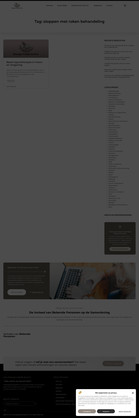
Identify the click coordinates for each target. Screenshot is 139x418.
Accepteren (87, 411)
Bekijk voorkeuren (125, 411)
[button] (133, 393)
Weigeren (106, 411)
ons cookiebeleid (119, 403)
